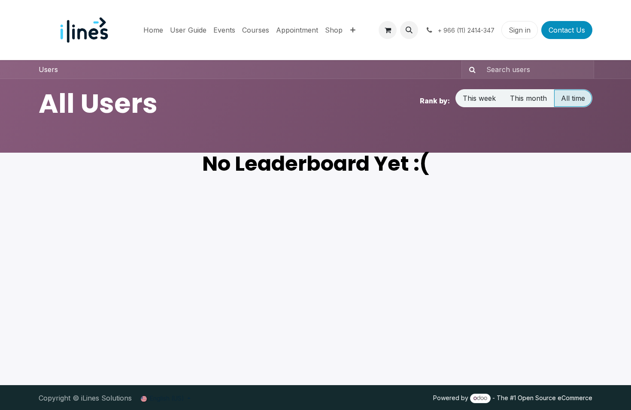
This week (479, 98)
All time (573, 98)
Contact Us (567, 30)
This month (528, 98)
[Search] (470, 69)
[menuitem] (153, 30)
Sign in (520, 30)
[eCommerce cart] (388, 30)
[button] (409, 30)
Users (48, 69)
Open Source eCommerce (555, 397)
